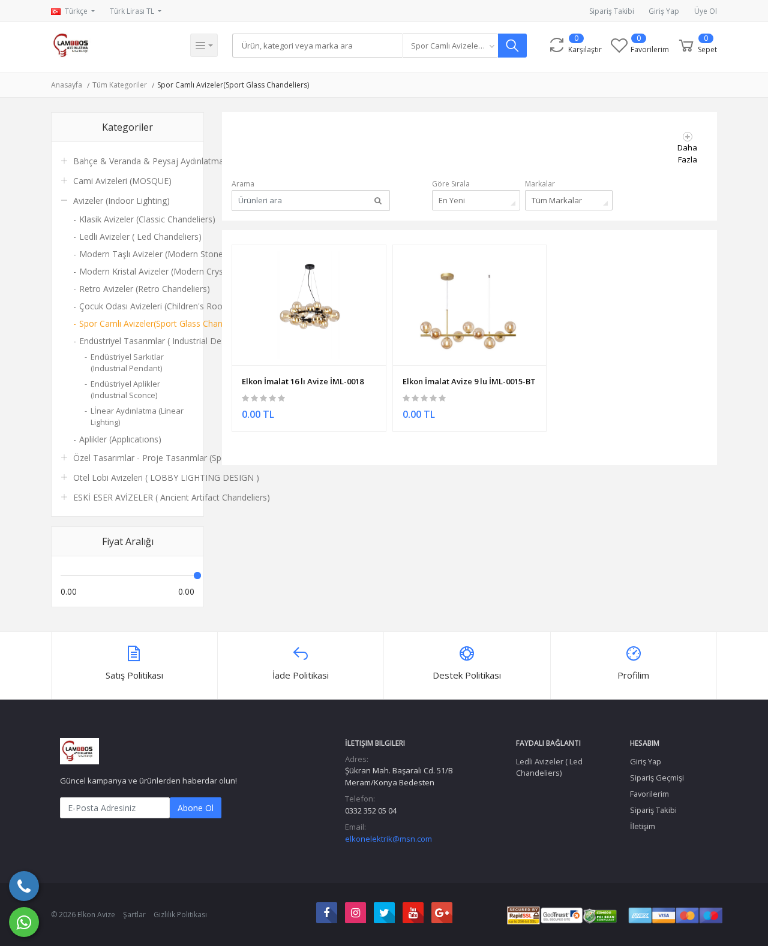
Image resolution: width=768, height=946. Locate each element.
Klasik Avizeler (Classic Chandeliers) (136, 219)
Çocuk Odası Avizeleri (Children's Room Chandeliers (136, 306)
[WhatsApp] (24, 922)
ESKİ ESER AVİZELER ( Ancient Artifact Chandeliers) (171, 497)
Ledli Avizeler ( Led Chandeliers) (136, 236)
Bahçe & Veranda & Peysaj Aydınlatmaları (154, 161)
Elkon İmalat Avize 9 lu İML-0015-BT (469, 381)
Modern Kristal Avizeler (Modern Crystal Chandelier (136, 271)
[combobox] (450, 46)
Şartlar (134, 914)
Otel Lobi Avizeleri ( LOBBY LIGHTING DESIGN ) (166, 477)
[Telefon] (24, 886)
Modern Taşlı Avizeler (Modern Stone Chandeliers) (136, 254)
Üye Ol (705, 11)
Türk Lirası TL (133, 11)
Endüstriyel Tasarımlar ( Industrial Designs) (136, 341)
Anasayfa (66, 85)
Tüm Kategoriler (119, 85)
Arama (243, 184)
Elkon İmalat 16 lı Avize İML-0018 (303, 381)
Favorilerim (649, 793)
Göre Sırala (451, 184)
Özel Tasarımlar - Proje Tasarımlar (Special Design (170, 457)
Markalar (540, 184)
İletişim (642, 826)
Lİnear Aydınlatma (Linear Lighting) (137, 416)
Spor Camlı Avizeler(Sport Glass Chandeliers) (233, 85)
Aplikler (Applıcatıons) (120, 439)
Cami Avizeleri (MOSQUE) (122, 180)
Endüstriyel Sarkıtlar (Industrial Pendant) (127, 362)
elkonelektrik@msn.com (388, 838)
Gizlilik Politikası (180, 914)
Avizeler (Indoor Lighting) (121, 200)
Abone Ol (196, 808)
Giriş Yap (664, 11)
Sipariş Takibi (611, 11)
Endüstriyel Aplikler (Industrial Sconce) (125, 389)
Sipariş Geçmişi (657, 777)
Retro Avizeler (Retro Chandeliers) (136, 288)
